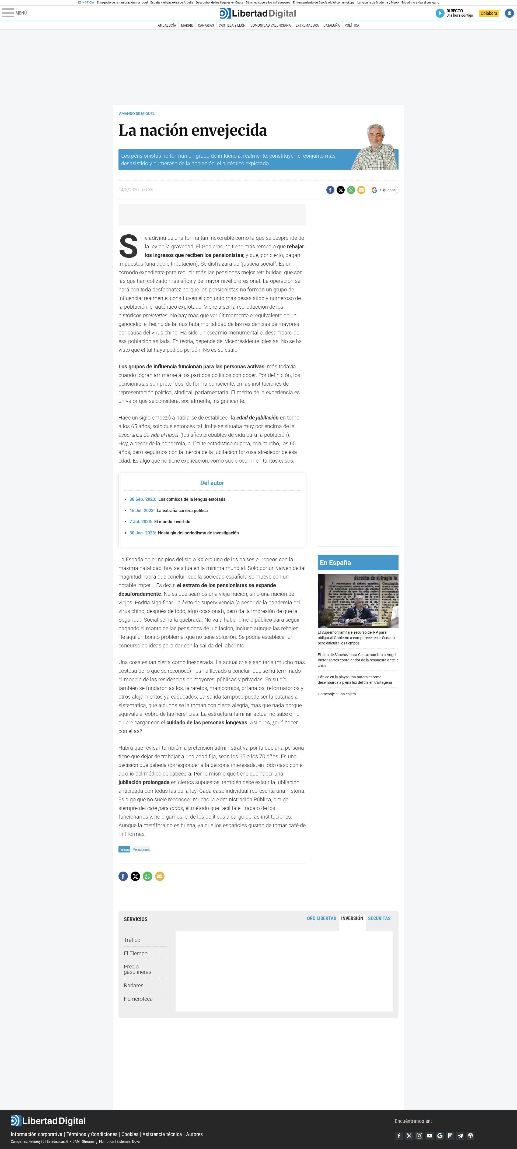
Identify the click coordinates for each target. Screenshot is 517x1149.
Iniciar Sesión (509, 13)
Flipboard (450, 1136)
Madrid (187, 25)
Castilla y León (232, 25)
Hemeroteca (138, 999)
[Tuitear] (341, 190)
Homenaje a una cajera (337, 694)
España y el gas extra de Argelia (172, 2)
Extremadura (307, 25)
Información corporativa (36, 1134)
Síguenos (388, 190)
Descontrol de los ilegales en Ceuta (219, 2)
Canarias (206, 25)
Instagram (419, 1136)
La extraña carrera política (169, 510)
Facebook (399, 1136)
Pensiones (141, 849)
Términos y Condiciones (92, 1134)
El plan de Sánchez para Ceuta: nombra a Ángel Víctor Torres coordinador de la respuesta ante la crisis (358, 660)
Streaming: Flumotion (98, 1141)
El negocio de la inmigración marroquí (122, 2)
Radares (134, 985)
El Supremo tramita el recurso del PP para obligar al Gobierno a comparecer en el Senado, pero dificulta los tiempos (357, 638)
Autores (194, 1134)
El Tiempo (136, 953)
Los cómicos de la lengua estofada (178, 499)
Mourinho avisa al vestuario (420, 2)
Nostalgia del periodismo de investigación (184, 532)
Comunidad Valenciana (270, 25)
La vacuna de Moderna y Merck (378, 2)
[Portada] (258, 13)
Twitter (409, 1136)
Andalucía (167, 25)
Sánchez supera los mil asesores (268, 2)
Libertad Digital (203, 1120)
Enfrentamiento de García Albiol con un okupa (324, 2)
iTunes (470, 1136)
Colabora (489, 13)
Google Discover (440, 1136)
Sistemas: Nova (128, 1141)
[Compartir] (330, 190)
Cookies (129, 1134)
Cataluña (331, 25)
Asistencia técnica (162, 1134)
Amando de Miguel (137, 113)
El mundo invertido (160, 521)
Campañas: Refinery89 (27, 1141)
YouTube (429, 1136)
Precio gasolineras (137, 969)
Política (352, 25)
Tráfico (132, 940)
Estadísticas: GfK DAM (63, 1141)
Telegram (460, 1136)
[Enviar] (351, 190)
